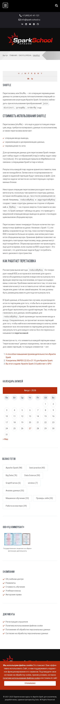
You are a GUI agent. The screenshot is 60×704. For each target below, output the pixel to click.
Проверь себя (44, 498)
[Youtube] (30, 24)
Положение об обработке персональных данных (28, 629)
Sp (32, 79)
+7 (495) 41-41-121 (30, 15)
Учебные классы (13, 591)
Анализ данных (15, 490)
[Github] (38, 24)
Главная (13, 55)
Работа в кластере (16, 506)
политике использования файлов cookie (21, 678)
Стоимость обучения (15, 587)
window (33, 483)
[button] (5, 5)
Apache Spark (14, 468)
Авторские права (13, 594)
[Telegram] (34, 24)
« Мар (5, 439)
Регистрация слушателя (17, 622)
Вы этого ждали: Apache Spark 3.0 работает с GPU (28, 364)
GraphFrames (13, 483)
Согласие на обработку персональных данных (27, 633)
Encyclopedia (25, 55)
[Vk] (22, 24)
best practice (37, 468)
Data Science (32, 475)
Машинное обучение (17, 498)
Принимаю (30, 683)
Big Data (11, 475)
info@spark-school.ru (30, 20)
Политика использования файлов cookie (24, 626)
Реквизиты (11, 583)
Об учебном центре (15, 579)
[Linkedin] (26, 24)
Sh (28, 79)
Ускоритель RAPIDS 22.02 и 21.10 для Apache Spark (29, 360)
